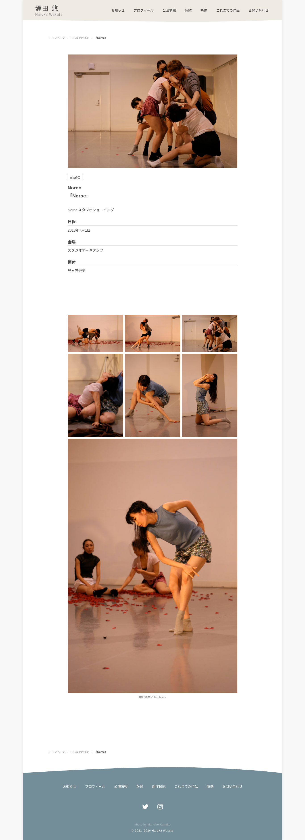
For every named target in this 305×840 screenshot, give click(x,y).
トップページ (57, 38)
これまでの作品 (228, 10)
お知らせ (118, 10)
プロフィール (144, 10)
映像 (204, 10)
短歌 (188, 10)
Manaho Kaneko (159, 824)
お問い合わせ (259, 10)
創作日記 (158, 786)
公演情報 (169, 10)
